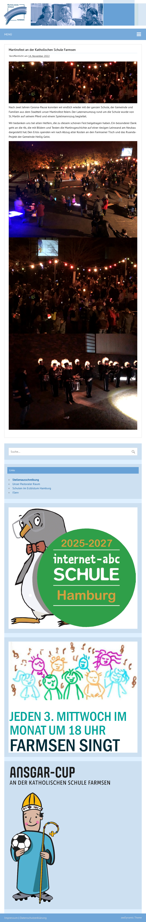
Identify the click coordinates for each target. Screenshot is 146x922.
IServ (15, 492)
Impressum (11, 918)
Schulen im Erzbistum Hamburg (31, 488)
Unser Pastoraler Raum (26, 484)
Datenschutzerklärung (33, 918)
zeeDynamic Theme (131, 917)
